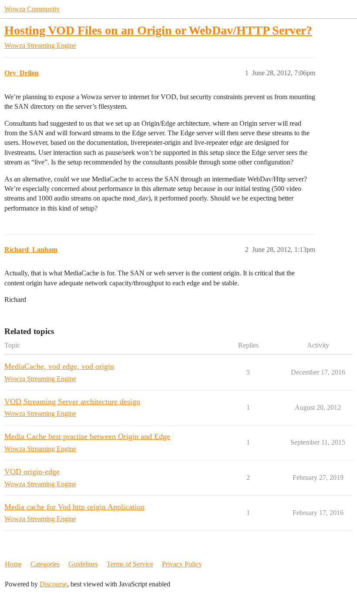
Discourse (53, 584)
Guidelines (83, 564)
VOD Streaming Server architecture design (72, 401)
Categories (45, 564)
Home (13, 564)
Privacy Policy (182, 564)
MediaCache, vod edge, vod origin (59, 366)
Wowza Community (32, 9)
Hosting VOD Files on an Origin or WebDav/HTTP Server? (158, 30)
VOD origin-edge (32, 471)
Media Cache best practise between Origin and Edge (87, 436)
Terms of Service (130, 564)
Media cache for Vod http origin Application (74, 506)
